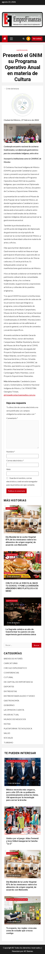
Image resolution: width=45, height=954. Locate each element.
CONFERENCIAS (11, 672)
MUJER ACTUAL (11, 714)
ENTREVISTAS (10, 691)
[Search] (23, 38)
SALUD (7, 733)
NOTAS (7, 724)
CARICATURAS (11, 663)
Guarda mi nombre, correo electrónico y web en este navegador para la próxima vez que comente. (22, 481)
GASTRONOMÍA (22, 50)
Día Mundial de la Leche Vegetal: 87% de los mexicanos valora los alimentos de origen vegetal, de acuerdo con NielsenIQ (21, 886)
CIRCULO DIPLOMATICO (15, 668)
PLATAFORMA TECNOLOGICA (18, 728)
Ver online (37, 38)
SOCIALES (8, 738)
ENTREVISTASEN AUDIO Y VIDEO (19, 696)
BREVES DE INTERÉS (13, 658)
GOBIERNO (9, 705)
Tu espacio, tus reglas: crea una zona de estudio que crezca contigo (21, 931)
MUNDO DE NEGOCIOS (15, 719)
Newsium (16, 951)
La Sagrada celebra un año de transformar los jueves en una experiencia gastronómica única (21, 632)
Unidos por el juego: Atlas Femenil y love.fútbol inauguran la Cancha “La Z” (22, 841)
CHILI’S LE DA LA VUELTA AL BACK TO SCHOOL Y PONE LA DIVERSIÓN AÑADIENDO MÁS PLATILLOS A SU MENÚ (22, 587)
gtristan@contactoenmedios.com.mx (19, 395)
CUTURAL (8, 677)
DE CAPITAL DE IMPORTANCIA (18, 682)
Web (8, 469)
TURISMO (8, 742)
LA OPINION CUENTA (14, 710)
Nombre (10, 451)
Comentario (12, 418)
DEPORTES (9, 686)
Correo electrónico (15, 460)
